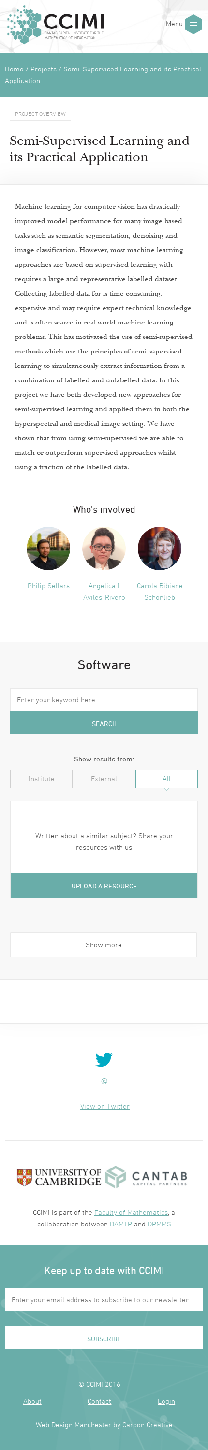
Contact (99, 1401)
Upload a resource (104, 886)
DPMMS (159, 1224)
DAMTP (121, 1224)
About (32, 1401)
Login (166, 1401)
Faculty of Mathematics (131, 1212)
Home (14, 69)
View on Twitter (105, 1106)
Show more (104, 945)
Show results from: (104, 759)
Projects (43, 69)
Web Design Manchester (73, 1425)
